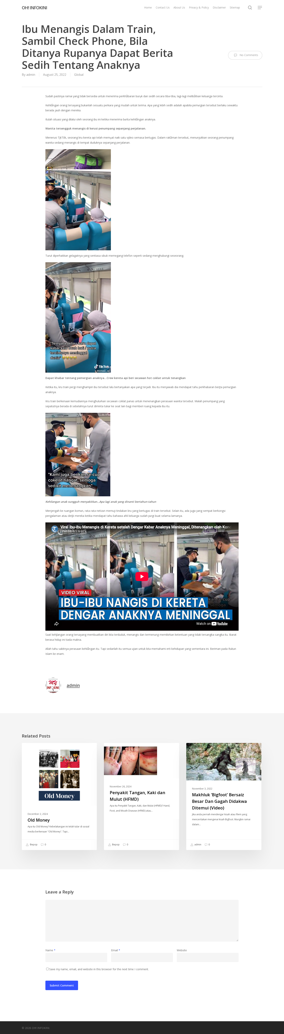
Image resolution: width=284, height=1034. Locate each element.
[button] (260, 8)
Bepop (33, 844)
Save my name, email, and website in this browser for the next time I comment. (99, 969)
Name (50, 950)
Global (78, 74)
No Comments (248, 55)
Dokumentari (37, 749)
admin (30, 74)
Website (182, 950)
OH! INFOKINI (34, 7)
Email (115, 950)
